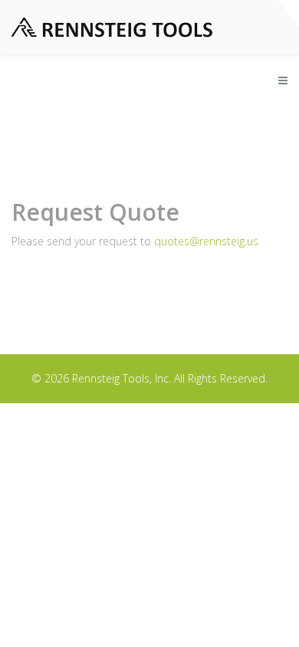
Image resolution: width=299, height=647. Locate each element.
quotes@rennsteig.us (206, 241)
